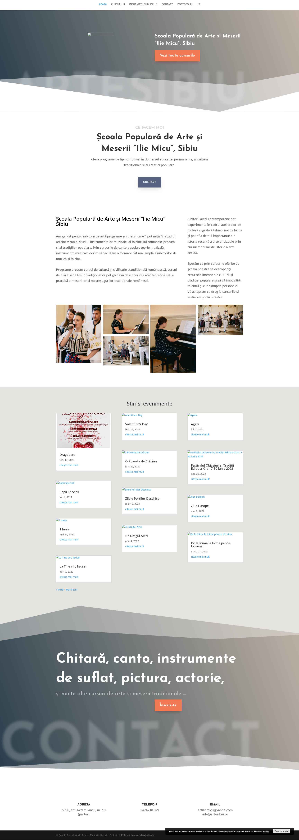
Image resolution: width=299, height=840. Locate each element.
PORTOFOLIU (185, 4)
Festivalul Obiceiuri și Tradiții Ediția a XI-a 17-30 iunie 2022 (212, 467)
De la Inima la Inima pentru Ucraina (211, 544)
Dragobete (67, 455)
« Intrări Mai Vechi (66, 589)
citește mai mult (69, 465)
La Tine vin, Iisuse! (73, 566)
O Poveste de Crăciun (141, 461)
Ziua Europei (200, 506)
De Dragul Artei (136, 536)
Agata (195, 424)
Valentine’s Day (136, 424)
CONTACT (167, 4)
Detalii (266, 831)
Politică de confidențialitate (137, 835)
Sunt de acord (281, 831)
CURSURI (116, 4)
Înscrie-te (168, 705)
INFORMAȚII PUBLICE (141, 4)
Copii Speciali (69, 492)
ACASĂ (103, 4)
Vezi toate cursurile (177, 56)
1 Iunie (64, 529)
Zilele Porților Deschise (142, 498)
